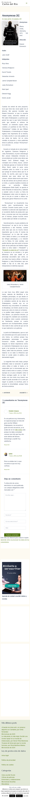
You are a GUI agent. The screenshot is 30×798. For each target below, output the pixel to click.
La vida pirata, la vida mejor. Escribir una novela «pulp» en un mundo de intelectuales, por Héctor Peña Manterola (15, 739)
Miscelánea (5, 784)
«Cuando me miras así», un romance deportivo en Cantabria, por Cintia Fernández (13, 730)
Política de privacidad (8, 760)
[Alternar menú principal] (26, 3)
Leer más (25, 795)
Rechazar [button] (19, 795)
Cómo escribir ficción (8, 775)
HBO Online (18, 430)
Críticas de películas (8, 777)
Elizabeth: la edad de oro (10, 250)
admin (10, 454)
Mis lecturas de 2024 (8, 747)
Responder (7, 444)
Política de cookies (8, 765)
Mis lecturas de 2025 (8, 734)
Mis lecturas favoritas (9, 782)
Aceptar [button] (12, 795)
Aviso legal (5, 755)
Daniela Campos (14, 411)
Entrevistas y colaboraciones (11, 779)
